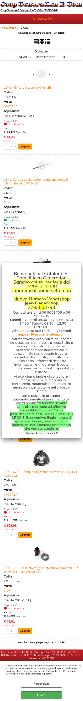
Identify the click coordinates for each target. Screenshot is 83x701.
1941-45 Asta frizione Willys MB (27, 87)
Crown (8, 202)
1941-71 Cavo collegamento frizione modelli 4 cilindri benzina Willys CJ (37, 181)
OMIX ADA (10, 106)
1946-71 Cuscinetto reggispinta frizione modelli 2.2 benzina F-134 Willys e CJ (41, 570)
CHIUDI (80, 665)
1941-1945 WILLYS (41, 19)
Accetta (41, 695)
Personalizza (41, 683)
